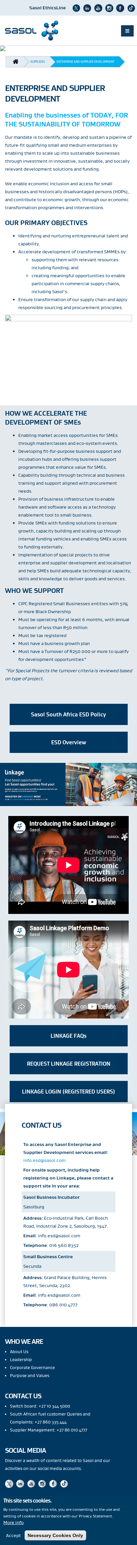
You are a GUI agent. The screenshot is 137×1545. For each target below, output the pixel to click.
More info (13, 1522)
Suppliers (37, 61)
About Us (19, 1351)
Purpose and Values (29, 1375)
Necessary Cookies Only (55, 1535)
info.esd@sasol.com (44, 1160)
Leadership (21, 1359)
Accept (13, 1535)
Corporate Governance (32, 1367)
